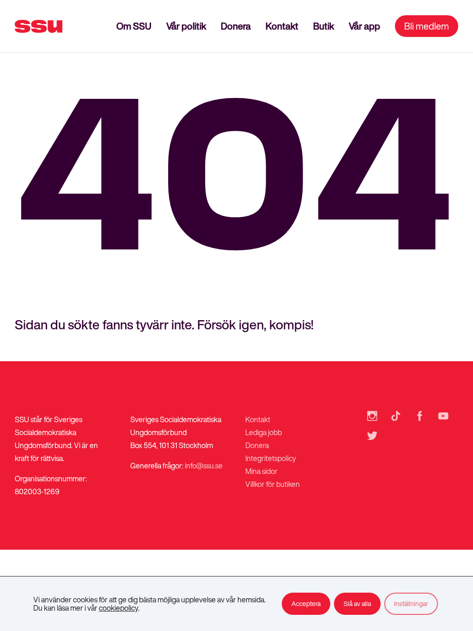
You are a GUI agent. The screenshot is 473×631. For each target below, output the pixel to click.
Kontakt (282, 26)
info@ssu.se (204, 465)
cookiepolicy (118, 607)
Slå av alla (357, 603)
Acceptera (306, 603)
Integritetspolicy (270, 458)
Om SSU (134, 26)
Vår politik (186, 26)
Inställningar (411, 603)
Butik (323, 26)
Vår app (364, 26)
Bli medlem (426, 26)
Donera (236, 26)
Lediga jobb (263, 432)
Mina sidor (261, 471)
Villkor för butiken (272, 484)
